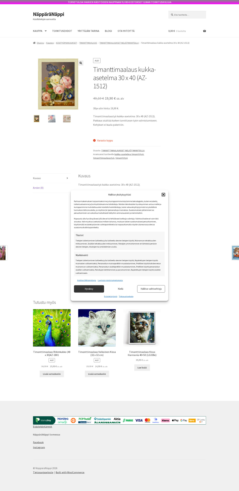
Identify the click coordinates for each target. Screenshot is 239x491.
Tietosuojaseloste (126, 296)
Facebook (38, 442)
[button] (163, 194)
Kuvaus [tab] (37, 178)
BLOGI (108, 30)
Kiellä (120, 288)
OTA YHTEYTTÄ (126, 30)
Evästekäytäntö (110, 296)
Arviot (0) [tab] (38, 187)
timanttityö (121, 158)
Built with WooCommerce (70, 472)
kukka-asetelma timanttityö (129, 154)
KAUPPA (37, 30)
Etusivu (40, 42)
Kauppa (50, 42)
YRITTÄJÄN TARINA (88, 30)
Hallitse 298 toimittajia (86, 280)
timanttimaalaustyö (103, 158)
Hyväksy (89, 288)
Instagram (39, 447)
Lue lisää (142, 367)
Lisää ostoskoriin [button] (52, 373)
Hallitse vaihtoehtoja (151, 288)
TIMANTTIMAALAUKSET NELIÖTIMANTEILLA (119, 42)
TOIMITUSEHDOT (62, 30)
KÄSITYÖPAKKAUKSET (66, 42)
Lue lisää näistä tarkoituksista (110, 280)
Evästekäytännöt (42, 426)
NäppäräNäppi (48, 14)
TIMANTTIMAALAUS (88, 42)
